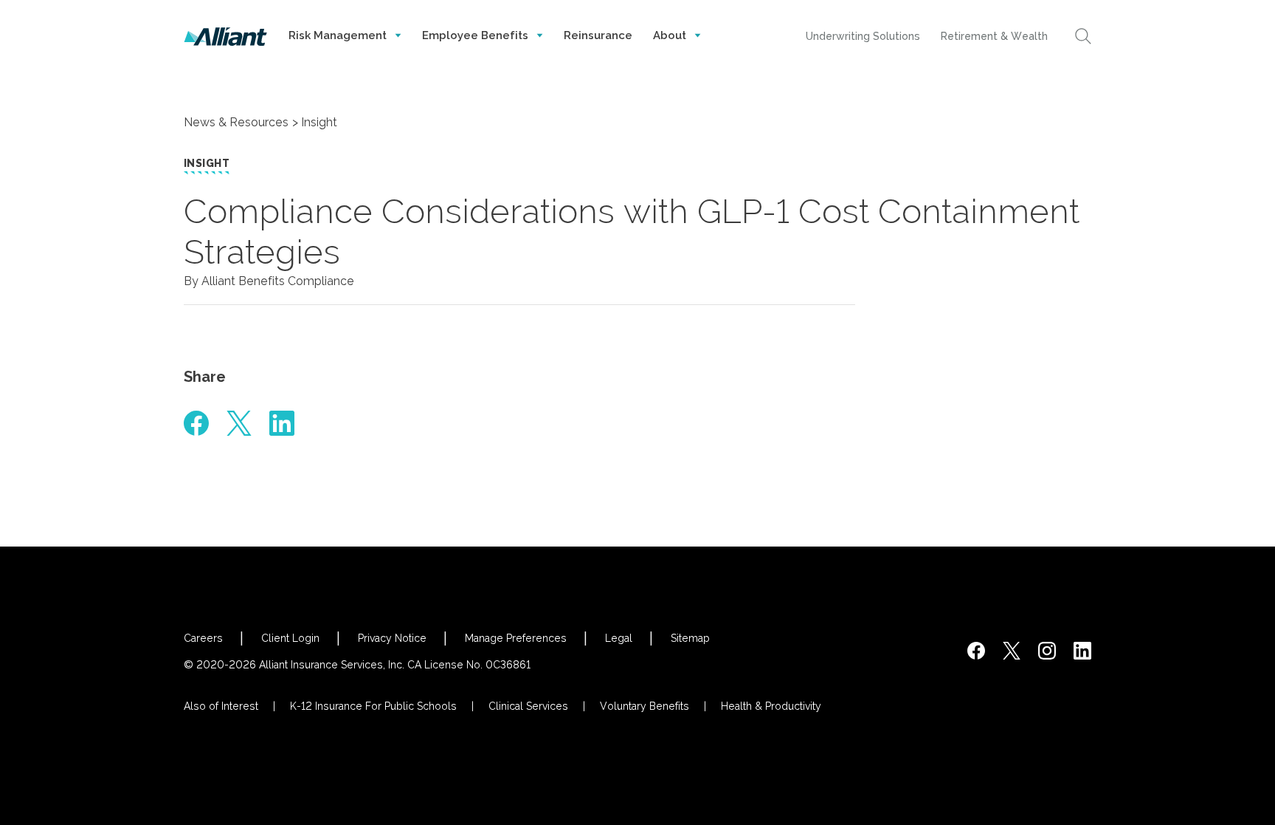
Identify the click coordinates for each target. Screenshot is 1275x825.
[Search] (1083, 36)
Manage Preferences (516, 638)
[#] (196, 423)
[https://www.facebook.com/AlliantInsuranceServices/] (976, 651)
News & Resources (236, 122)
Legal (618, 638)
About (671, 35)
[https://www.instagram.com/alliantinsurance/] (1047, 651)
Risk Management (339, 35)
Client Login (290, 638)
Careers (203, 638)
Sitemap (690, 638)
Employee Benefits (476, 35)
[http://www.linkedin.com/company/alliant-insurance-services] (1082, 651)
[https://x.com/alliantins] (1011, 651)
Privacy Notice (392, 638)
